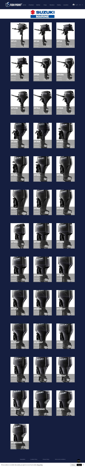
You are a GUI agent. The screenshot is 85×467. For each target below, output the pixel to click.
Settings (73, 465)
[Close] (83, 465)
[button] (22, 459)
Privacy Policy (40, 465)
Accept (79, 465)
